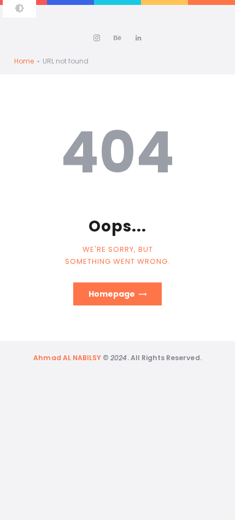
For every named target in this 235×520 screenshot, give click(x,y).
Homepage (112, 293)
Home (24, 61)
